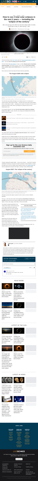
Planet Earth (25, 4)
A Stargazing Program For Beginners (21, 249)
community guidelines (12, 260)
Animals (4, 4)
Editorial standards (7, 471)
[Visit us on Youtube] (15, 1)
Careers (28, 469)
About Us (28, 463)
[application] (19, 233)
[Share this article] (3, 57)
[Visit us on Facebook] (10, 1)
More (34, 4)
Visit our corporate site (22, 455)
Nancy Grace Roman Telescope (27, 6)
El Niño (36, 6)
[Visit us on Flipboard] (16, 1)
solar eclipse (14, 60)
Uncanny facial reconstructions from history (19, 446)
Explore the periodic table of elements (19, 442)
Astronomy (18, 15)
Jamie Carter (14, 29)
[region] (19, 266)
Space (30, 4)
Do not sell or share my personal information (30, 473)
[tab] (7, 267)
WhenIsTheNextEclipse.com (9, 254)
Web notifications (18, 469)
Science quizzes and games (27, 433)
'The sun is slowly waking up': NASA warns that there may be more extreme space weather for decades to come (27, 213)
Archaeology (10, 4)
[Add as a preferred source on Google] (19, 459)
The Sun (23, 15)
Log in (31, 258)
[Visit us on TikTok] (18, 1)
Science (19, 4)
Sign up (33, 258)
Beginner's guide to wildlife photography (27, 436)
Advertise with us (6, 469)
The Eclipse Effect (7, 250)
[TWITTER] (9, 245)
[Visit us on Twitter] (11, 1)
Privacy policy (17, 466)
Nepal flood (8, 6)
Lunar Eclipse (16, 6)
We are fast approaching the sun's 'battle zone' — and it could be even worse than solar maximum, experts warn (28, 209)
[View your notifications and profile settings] (33, 1)
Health (15, 4)
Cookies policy (29, 466)
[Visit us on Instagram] (13, 1)
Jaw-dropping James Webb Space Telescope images (19, 434)
